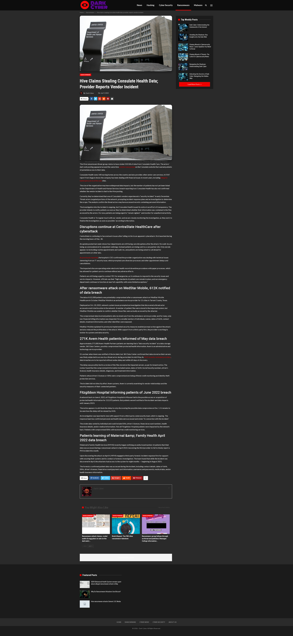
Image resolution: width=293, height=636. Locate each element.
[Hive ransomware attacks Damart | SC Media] (85, 604)
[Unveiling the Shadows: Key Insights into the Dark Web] (183, 37)
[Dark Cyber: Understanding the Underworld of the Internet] (183, 27)
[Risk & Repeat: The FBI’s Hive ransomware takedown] (126, 524)
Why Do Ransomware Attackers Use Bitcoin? (106, 592)
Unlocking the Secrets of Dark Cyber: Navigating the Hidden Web (199, 76)
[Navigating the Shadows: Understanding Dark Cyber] (183, 67)
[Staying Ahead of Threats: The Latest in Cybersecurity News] (183, 57)
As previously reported (89, 257)
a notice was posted (127, 167)
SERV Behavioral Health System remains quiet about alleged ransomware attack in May (106, 583)
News (139, 5)
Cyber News (144, 622)
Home (119, 622)
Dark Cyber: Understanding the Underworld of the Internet (199, 26)
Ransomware (183, 5)
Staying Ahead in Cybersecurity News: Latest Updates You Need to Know (200, 46)
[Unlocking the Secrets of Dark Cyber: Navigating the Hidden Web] (183, 76)
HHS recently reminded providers (157, 357)
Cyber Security (166, 5)
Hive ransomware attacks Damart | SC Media (106, 601)
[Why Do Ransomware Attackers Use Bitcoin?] (85, 594)
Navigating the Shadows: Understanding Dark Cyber (198, 65)
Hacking (150, 5)
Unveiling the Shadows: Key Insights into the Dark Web (199, 36)
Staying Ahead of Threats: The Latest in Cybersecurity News (199, 55)
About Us (172, 622)
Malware (198, 5)
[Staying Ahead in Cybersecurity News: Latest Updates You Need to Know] (183, 47)
